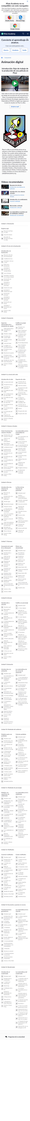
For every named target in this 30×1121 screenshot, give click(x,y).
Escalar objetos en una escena (8, 938)
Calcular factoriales (23, 876)
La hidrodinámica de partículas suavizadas (8, 510)
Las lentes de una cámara (8, 454)
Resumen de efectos (7, 493)
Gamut (20, 408)
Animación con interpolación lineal (8, 692)
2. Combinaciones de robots (8, 871)
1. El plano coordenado (7, 922)
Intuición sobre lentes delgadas (22, 449)
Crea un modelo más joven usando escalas (8, 635)
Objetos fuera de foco (22, 460)
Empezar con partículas (21, 328)
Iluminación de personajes (7, 280)
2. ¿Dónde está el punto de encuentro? (22, 749)
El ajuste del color (22, 411)
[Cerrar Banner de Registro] (27, 39)
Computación (7, 57)
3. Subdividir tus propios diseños (8, 821)
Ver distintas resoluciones (21, 553)
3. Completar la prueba (22, 934)
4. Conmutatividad (8, 941)
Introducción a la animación (17, 215)
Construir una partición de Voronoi (7, 570)
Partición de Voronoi (7, 565)
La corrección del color (8, 412)
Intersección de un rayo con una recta (23, 1010)
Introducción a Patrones (7, 553)
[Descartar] (27, 1)
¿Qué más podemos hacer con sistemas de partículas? (9, 524)
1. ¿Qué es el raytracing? (7, 983)
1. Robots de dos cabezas (22, 860)
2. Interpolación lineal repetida (22, 685)
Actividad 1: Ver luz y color (8, 262)
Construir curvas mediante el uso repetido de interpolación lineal (22, 694)
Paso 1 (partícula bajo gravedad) (22, 331)
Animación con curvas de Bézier (8, 698)
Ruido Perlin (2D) (22, 573)
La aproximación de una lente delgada (23, 446)
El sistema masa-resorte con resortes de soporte (9, 357)
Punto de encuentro (23, 768)
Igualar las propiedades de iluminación (7, 993)
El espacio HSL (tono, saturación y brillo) (22, 394)
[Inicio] (2, 58)
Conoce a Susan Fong (8, 1006)
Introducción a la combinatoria (8, 860)
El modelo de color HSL (8, 398)
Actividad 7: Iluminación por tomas (8, 307)
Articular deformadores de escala (8, 642)
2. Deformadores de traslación (9, 622)
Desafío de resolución (21, 557)
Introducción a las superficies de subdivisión (8, 802)
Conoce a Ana (7, 589)
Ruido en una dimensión (21, 560)
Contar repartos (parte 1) (22, 883)
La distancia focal (8, 447)
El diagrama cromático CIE (21, 398)
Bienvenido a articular (7, 610)
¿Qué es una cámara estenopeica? (7, 440)
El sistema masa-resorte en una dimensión (22, 336)
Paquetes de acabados (7, 562)
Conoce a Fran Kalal (9, 894)
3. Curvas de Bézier (8, 695)
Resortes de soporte (9, 353)
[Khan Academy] (7, 33)
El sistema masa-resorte (8, 340)
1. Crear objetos (22, 608)
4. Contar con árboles (7, 881)
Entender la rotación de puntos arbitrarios (23, 930)
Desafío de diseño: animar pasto (8, 775)
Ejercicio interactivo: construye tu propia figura (9, 826)
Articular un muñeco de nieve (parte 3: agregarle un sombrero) (22, 628)
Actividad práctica (8, 781)
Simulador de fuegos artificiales (8, 528)
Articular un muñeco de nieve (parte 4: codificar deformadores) (22, 637)
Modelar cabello (8, 333)
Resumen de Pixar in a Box (8, 232)
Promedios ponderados (21, 745)
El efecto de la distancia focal (7, 450)
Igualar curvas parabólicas (7, 762)
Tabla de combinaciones (7, 867)
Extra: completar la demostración (23, 771)
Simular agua (7, 501)
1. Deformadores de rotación (9, 613)
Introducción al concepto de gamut (23, 405)
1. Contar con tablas (7, 864)
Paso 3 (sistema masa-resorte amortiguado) (22, 347)
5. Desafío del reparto (7, 888)
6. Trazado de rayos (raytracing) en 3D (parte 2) (23, 1023)
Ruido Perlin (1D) (22, 567)
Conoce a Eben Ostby (7, 475)
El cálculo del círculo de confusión (21, 472)
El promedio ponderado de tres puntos (22, 801)
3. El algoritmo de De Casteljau (22, 689)
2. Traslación (7, 927)
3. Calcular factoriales (20, 873)
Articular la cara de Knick (8, 654)
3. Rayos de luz (7, 996)
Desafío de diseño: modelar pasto (8, 769)
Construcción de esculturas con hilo (8, 748)
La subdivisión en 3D (8, 839)
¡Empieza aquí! (21, 493)
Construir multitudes (15, 201)
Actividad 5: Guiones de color (8, 291)
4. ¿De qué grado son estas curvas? (22, 699)
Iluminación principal (7, 294)
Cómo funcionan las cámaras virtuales (17, 196)
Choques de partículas (21, 525)
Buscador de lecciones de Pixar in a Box (8, 239)
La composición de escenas (8, 471)
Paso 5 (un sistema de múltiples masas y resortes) (23, 366)
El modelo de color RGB (8, 391)
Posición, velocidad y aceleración (23, 501)
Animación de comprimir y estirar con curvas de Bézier (8, 707)
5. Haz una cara (8, 651)
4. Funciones (21, 632)
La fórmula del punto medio (7, 755)
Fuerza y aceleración (21, 518)
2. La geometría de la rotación (22, 925)
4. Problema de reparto (22, 879)
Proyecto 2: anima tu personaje (22, 649)
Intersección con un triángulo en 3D (23, 1027)
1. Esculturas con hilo (8, 745)
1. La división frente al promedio (8, 806)
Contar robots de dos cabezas (22, 864)
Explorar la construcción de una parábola (22, 754)
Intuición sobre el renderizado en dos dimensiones (23, 985)
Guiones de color (8, 287)
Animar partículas (22, 528)
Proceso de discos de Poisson (8, 577)
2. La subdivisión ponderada (22, 815)
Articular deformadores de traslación (8, 626)
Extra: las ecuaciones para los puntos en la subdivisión (23, 835)
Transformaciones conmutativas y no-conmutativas (8, 945)
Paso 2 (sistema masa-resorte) (22, 339)
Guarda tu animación (6, 719)
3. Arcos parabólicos (6, 759)
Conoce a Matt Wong (7, 534)
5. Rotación (6, 948)
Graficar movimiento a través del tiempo (22, 497)
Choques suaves (8, 506)
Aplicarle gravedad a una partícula (23, 521)
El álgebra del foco (22, 467)
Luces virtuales (7, 273)
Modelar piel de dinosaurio (7, 581)
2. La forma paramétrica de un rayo (22, 990)
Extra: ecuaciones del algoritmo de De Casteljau (23, 703)
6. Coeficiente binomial (21, 893)
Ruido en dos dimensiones (21, 576)
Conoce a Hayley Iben (8, 364)
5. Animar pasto (8, 771)
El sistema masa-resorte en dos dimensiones (22, 351)
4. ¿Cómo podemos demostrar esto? (23, 765)
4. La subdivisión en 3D (8, 831)
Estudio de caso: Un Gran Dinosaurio (9, 361)
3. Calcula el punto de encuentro (22, 758)
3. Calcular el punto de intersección (23, 1000)
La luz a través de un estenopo (22, 442)
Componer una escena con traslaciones (7, 931)
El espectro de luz (8, 384)
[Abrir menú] (28, 34)
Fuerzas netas (21, 515)
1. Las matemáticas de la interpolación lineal (23, 679)
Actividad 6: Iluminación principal (7, 299)
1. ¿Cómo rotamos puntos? (22, 917)
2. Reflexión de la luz (8, 989)
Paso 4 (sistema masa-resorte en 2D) (22, 356)
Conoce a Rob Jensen (7, 715)
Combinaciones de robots (8, 874)
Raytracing (6, 985)
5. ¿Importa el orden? (21, 886)
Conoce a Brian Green (7, 657)
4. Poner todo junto (8, 638)
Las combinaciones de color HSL (8, 401)
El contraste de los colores (8, 405)
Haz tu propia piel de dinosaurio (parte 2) (23, 584)
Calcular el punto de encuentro (23, 762)
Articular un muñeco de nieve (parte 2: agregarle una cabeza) (22, 621)
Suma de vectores (22, 504)
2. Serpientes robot (23, 866)
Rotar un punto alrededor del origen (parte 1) (23, 921)
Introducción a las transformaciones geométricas (8, 918)
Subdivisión (6, 818)
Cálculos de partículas (21, 531)
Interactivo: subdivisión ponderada (21, 826)
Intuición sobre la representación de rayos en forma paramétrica (22, 995)
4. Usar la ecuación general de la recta (23, 1006)
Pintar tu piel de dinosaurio (22, 580)
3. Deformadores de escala (9, 630)
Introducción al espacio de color (22, 382)
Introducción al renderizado (7, 979)
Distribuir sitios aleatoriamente (7, 574)
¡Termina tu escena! (8, 951)
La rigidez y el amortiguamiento (8, 346)
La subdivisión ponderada (21, 818)
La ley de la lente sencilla (22, 453)
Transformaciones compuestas (8, 957)
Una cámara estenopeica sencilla (9, 444)
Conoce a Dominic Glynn (8, 419)
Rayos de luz (7, 999)
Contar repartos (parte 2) (22, 890)
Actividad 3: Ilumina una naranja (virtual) (9, 276)
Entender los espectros (7, 387)
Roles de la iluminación (6, 265)
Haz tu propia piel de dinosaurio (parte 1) (9, 585)
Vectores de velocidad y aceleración (21, 508)
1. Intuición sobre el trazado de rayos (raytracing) (23, 980)
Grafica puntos (7, 925)
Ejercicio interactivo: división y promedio (8, 811)
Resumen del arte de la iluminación (8, 256)
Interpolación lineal (23, 682)
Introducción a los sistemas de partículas (17, 188)
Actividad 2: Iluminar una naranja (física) (7, 270)
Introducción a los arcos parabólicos (8, 741)
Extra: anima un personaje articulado (8, 647)
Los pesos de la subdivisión (22, 830)
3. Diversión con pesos (22, 822)
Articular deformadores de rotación (8, 618)
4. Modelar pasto (8, 765)
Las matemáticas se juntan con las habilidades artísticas (8, 678)
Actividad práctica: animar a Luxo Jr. (8, 722)
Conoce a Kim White (7, 311)
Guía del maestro (8, 234)
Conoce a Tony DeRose (7, 778)
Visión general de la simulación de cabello (8, 330)
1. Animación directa (7, 683)
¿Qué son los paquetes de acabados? (7, 558)
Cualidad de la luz (8, 258)
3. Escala (6, 935)
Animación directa (8, 686)
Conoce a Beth (7, 591)
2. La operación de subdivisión (8, 815)
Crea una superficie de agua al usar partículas (8, 515)
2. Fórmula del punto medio (7, 752)
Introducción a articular (16, 207)
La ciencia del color (8, 382)
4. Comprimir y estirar (7, 702)
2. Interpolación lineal (8, 689)
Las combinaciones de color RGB (8, 394)
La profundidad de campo (8, 461)
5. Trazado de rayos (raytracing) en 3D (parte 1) (23, 1014)
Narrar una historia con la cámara (8, 468)
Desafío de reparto (8, 891)
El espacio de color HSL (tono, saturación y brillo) (22, 389)
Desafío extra (21, 587)
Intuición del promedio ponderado (21, 806)
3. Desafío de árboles (7, 878)
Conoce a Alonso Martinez (8, 843)
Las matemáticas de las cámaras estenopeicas (23, 438)
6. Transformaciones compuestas (9, 954)
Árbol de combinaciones (7, 885)
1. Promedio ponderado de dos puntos (22, 741)
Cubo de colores (22, 385)
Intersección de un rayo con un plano (22, 1018)
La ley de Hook (7, 343)
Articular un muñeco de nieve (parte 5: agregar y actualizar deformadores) (22, 644)
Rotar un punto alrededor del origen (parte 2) (23, 938)
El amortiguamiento (23, 342)
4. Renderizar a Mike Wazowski (8, 1002)
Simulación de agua (8, 504)
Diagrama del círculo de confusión (21, 464)
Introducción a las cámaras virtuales (8, 436)
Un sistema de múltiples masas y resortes (22, 361)
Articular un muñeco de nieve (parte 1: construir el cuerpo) (22, 612)
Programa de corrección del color (9, 416)
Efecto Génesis (7, 531)
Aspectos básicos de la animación (8, 712)
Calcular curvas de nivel (8, 519)
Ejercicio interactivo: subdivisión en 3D (8, 835)
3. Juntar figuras (22, 617)
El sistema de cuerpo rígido (7, 337)
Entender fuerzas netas (22, 512)
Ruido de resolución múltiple (23, 570)
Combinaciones (22, 896)
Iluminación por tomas (8, 303)
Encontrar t (21, 1003)
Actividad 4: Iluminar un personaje (7, 284)
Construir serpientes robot (23, 870)
